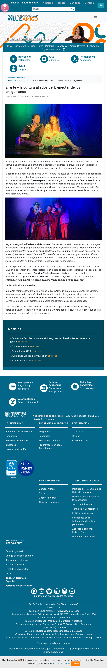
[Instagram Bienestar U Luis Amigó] (64, 49)
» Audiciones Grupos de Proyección (33, 355)
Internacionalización (15, 449)
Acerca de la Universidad (18, 431)
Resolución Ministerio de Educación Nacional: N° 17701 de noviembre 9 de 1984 (53, 614)
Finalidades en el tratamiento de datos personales (83, 521)
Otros (8, 573)
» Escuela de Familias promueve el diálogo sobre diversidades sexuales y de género (49, 340)
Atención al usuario (49, 502)
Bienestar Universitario (17, 78)
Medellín (38, 419)
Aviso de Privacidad (82, 504)
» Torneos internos (24, 346)
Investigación (80, 423)
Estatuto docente (14, 564)
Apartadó (48, 2)
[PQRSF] (101, 5)
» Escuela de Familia (25, 360)
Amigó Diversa (77, 46)
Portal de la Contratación (18, 585)
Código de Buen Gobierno (19, 555)
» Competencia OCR (25, 351)
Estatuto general (14, 551)
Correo (42, 493)
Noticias (31, 46)
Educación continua (49, 440)
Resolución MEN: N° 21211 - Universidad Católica (53, 610)
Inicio (10, 46)
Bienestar (20, 46)
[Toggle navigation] (95, 17)
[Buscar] (72, 9)
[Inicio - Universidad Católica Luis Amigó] (23, 17)
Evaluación (93, 46)
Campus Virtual (47, 488)
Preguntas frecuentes (83, 536)
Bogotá (61, 2)
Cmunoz (21, 96)
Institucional (11, 436)
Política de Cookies (82, 513)
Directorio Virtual (48, 497)
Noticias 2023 (25, 80)
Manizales (75, 2)
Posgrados (44, 436)
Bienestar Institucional (17, 440)
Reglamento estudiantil (17, 560)
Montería (89, 2)
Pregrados (44, 431)
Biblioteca (10, 444)
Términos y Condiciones (85, 508)
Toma (40, 46)
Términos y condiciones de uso (53, 643)
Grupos (76, 436)
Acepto (75, 663)
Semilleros (77, 431)
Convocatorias (80, 440)
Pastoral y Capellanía (56, 46)
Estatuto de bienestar (16, 569)
